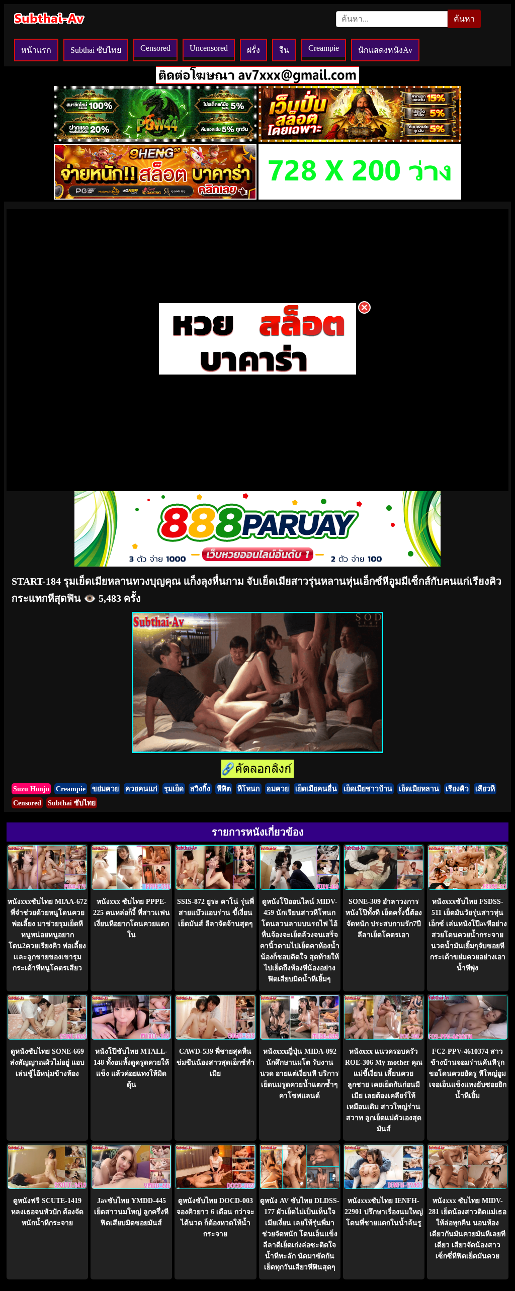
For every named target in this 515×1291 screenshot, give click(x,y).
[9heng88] (155, 197)
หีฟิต (224, 789)
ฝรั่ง (253, 50)
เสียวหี (485, 789)
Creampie (323, 48)
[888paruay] (257, 374)
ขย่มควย (105, 789)
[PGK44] (360, 139)
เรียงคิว (457, 789)
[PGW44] (155, 139)
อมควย (278, 789)
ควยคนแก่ (141, 789)
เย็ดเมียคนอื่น (316, 789)
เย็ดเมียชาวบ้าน (368, 789)
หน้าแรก (36, 50)
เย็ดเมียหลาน (419, 789)
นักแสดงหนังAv (385, 50)
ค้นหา (464, 19)
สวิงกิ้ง (200, 789)
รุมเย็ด (174, 789)
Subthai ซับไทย (95, 50)
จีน (284, 50)
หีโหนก (248, 789)
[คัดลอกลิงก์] (257, 769)
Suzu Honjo (31, 789)
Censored (155, 48)
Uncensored (209, 48)
